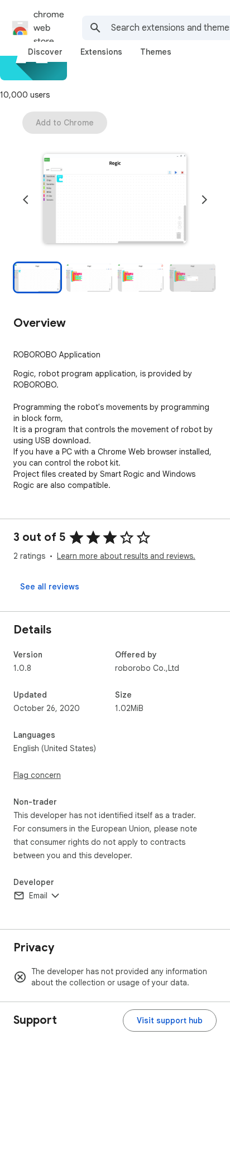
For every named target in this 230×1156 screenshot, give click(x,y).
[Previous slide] (26, 199)
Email (38, 896)
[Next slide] (204, 199)
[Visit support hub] (170, 1020)
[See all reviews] (49, 586)
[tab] (45, 52)
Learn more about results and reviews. (126, 556)
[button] (115, 199)
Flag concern (37, 775)
